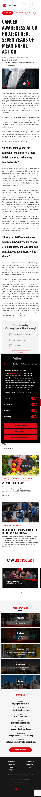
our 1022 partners (16, 373)
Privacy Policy (11, 764)
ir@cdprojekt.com (20, 716)
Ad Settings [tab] (25, 364)
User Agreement (30, 762)
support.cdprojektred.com (20, 729)
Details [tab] (15, 364)
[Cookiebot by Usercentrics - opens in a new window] (12, 358)
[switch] (34, 404)
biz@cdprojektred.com (20, 703)
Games (5, 478)
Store (11, 767)
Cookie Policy (29, 764)
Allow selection (20, 431)
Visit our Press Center (20, 750)
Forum (29, 767)
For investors (11, 762)
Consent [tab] (7, 364)
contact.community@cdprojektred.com (20, 741)
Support (11, 770)
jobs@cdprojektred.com (20, 722)
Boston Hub (30, 13)
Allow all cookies (20, 425)
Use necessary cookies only (20, 437)
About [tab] (34, 364)
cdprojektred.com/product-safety (20, 735)
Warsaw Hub (19, 13)
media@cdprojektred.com (20, 710)
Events (17, 525)
